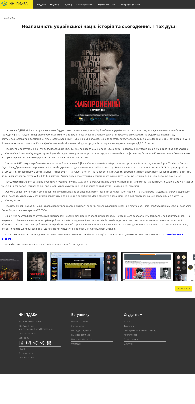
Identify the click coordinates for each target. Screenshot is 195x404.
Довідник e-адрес (27, 353)
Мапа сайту (24, 337)
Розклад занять (131, 339)
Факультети (129, 326)
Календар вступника (80, 334)
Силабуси (128, 343)
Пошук (22, 348)
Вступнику (54, 4)
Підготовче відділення (81, 339)
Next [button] (190, 267)
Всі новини (183, 288)
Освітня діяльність (85, 4)
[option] (35, 267)
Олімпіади (76, 343)
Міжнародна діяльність (130, 4)
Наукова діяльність (106, 4)
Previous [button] (4, 267)
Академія (41, 4)
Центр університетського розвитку (140, 330)
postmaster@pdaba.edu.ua (30, 321)
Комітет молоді (130, 334)
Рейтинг (127, 321)
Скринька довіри (26, 357)
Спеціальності (77, 326)
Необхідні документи (81, 330)
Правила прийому (79, 321)
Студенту (68, 4)
